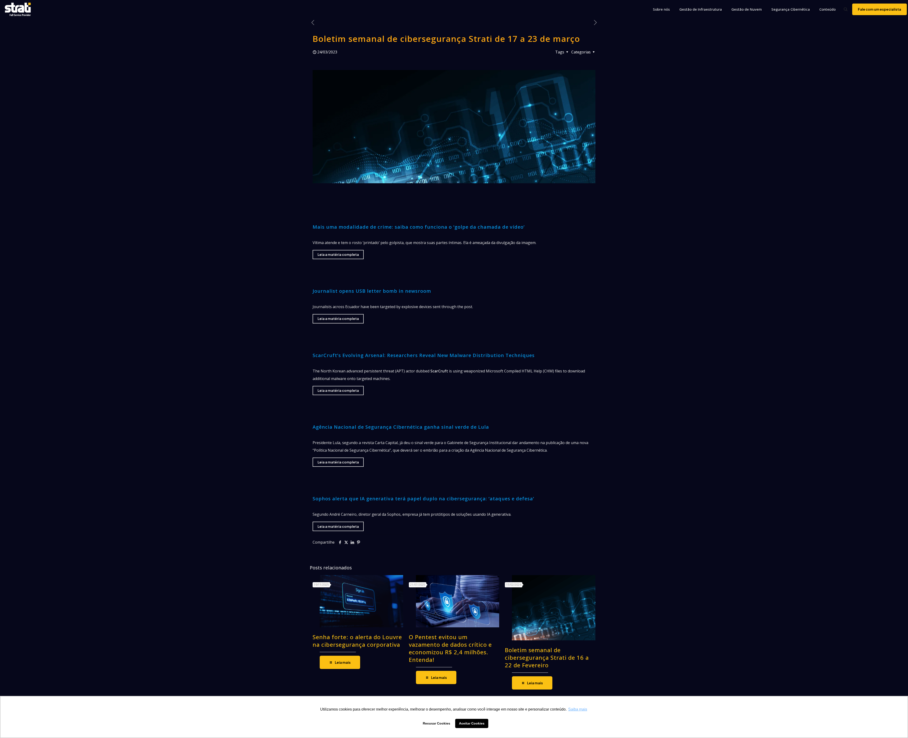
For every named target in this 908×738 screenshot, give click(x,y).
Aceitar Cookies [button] (472, 723)
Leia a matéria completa (338, 254)
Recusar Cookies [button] (436, 723)
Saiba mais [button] (577, 709)
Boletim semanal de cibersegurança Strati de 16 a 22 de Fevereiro (547, 657)
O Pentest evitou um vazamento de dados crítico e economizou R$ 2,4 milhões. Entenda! (450, 648)
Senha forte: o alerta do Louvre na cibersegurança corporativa (357, 640)
